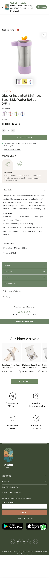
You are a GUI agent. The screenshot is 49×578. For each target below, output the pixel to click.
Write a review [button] (24, 321)
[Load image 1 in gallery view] (18, 81)
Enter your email (8, 502)
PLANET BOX (7, 91)
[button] (24, 190)
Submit (24, 512)
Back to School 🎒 (10, 30)
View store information (12, 149)
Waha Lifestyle (12, 551)
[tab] (7, 164)
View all (24, 381)
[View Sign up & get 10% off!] (12, 396)
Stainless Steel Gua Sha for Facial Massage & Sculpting (31, 366)
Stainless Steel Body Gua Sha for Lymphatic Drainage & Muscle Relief (11, 366)
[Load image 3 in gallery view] (30, 81)
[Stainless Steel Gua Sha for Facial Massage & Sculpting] (31, 352)
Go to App (42, 7)
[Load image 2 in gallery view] (24, 81)
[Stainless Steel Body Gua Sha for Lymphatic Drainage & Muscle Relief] (11, 352)
